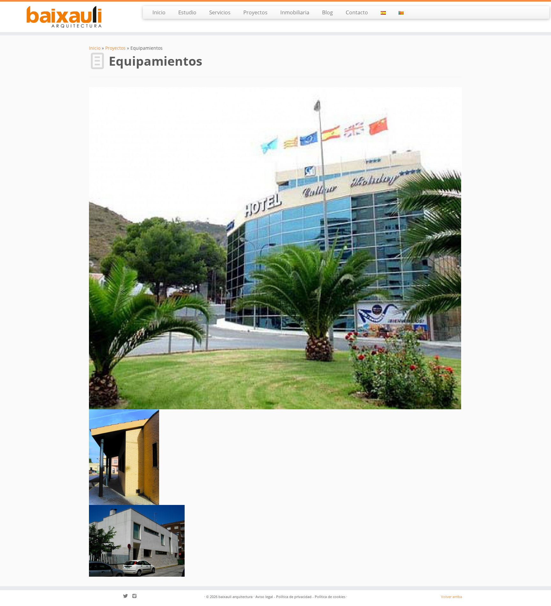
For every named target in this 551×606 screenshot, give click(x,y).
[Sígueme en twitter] (127, 596)
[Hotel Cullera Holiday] (275, 248)
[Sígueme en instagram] (136, 596)
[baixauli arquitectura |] (63, 17)
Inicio (158, 12)
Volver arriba (451, 596)
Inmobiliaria (294, 12)
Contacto (357, 12)
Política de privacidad (294, 596)
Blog (327, 12)
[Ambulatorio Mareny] (124, 457)
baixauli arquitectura (235, 596)
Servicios (220, 12)
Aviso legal (264, 596)
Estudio (187, 12)
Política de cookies (330, 596)
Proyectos (255, 12)
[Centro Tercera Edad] (137, 540)
